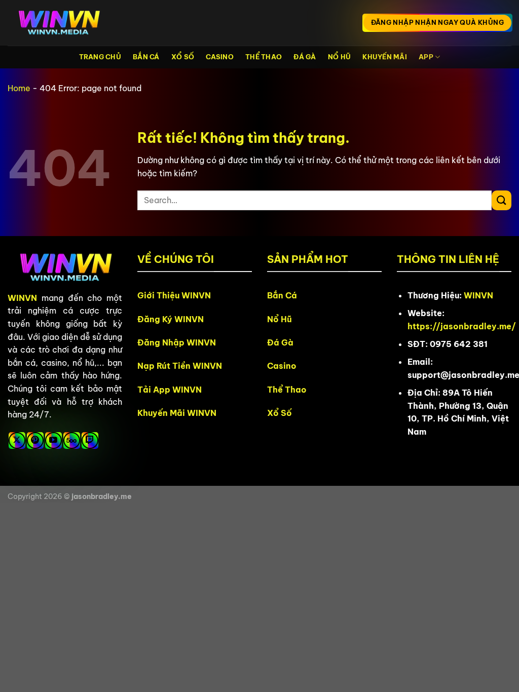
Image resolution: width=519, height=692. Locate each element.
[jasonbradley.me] (58, 23)
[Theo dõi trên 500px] (71, 440)
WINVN (22, 298)
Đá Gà (304, 57)
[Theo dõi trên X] (17, 440)
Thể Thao (263, 57)
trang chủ (100, 57)
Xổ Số (182, 57)
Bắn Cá (146, 57)
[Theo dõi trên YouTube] (53, 440)
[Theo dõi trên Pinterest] (35, 440)
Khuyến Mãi (384, 57)
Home (19, 88)
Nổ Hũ (339, 57)
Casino (220, 57)
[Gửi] (501, 200)
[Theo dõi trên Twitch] (90, 440)
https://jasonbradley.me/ (461, 326)
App (426, 57)
